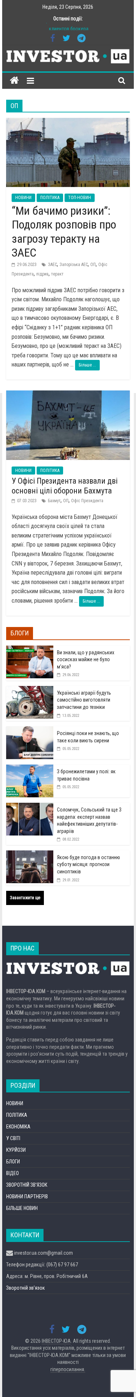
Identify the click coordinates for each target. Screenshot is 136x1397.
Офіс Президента (87, 500)
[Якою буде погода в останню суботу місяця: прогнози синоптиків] (29, 854)
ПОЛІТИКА (49, 197)
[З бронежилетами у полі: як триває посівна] (29, 768)
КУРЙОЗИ (16, 1150)
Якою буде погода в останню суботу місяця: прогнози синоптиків (88, 864)
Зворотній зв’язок (25, 1288)
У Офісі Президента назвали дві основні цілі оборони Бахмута (65, 485)
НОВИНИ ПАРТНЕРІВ (27, 1196)
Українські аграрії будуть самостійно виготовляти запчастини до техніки (84, 700)
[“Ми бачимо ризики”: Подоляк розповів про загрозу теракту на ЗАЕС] (68, 122)
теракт (57, 274)
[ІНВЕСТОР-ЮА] (14, 80)
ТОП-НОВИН (79, 197)
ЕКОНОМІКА (18, 1127)
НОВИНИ (23, 197)
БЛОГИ (13, 1161)
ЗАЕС (52, 264)
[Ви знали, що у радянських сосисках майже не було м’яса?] (29, 649)
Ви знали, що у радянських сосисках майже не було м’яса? (85, 660)
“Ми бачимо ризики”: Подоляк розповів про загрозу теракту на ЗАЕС (64, 231)
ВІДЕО (12, 1173)
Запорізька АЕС (73, 264)
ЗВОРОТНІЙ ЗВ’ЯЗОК (26, 1185)
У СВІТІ (13, 1138)
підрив (42, 274)
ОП (93, 264)
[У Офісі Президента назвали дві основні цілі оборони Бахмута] (68, 395)
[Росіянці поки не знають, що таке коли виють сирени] (29, 730)
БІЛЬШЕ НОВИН (22, 1208)
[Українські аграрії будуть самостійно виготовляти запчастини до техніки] (29, 690)
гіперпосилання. (67, 1369)
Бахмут (54, 500)
